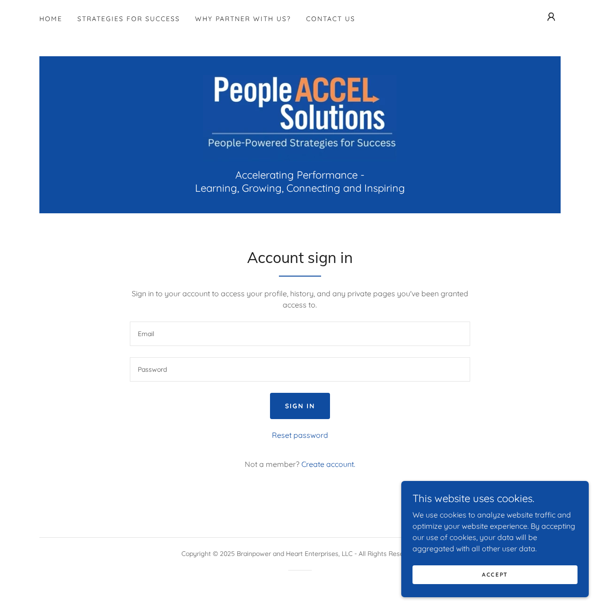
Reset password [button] (300, 435)
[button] (551, 17)
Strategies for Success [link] (128, 19)
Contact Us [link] (330, 19)
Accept (495, 574)
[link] (300, 117)
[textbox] (300, 334)
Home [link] (50, 19)
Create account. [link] (328, 464)
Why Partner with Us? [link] (243, 19)
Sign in (300, 406)
